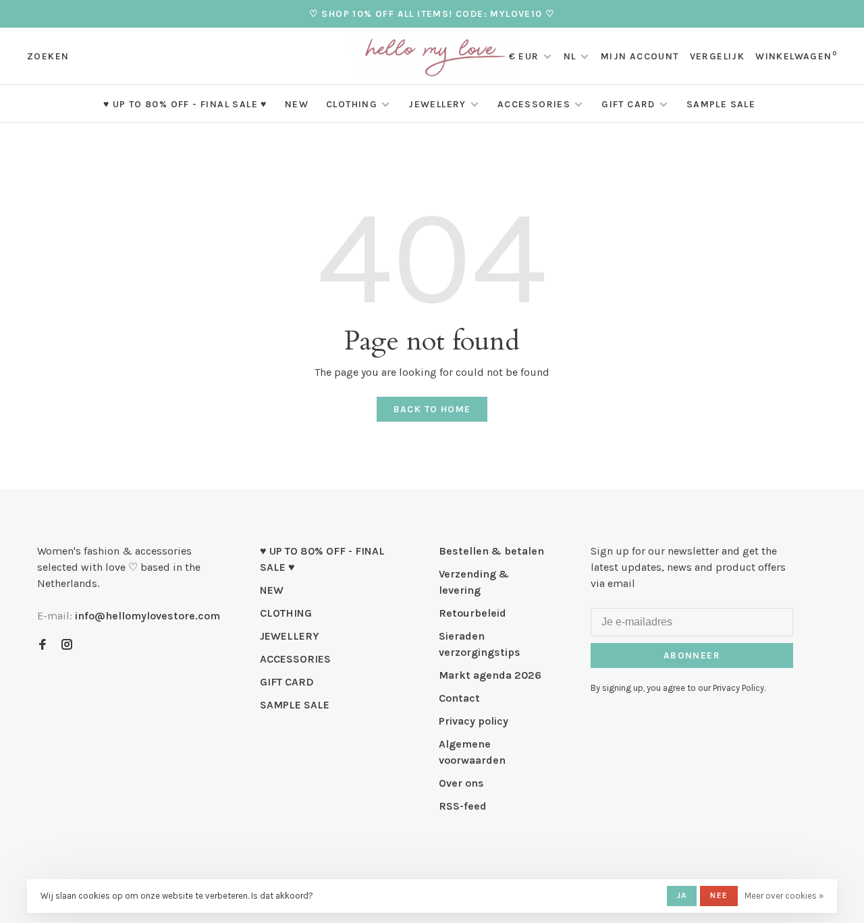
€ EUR (525, 56)
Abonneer (692, 655)
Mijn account (640, 56)
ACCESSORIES (533, 104)
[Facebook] (42, 645)
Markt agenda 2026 (490, 675)
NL (570, 56)
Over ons (461, 783)
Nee (719, 895)
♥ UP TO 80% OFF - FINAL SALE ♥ (185, 104)
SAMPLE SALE (720, 104)
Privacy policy (473, 721)
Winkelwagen (796, 56)
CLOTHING (351, 104)
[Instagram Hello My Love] (66, 645)
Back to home (432, 409)
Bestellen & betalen (491, 550)
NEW (296, 104)
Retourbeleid (472, 613)
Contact (459, 698)
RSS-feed (463, 806)
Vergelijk (717, 56)
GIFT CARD (628, 104)
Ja (681, 895)
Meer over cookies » (784, 896)
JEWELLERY (437, 104)
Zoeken (48, 56)
